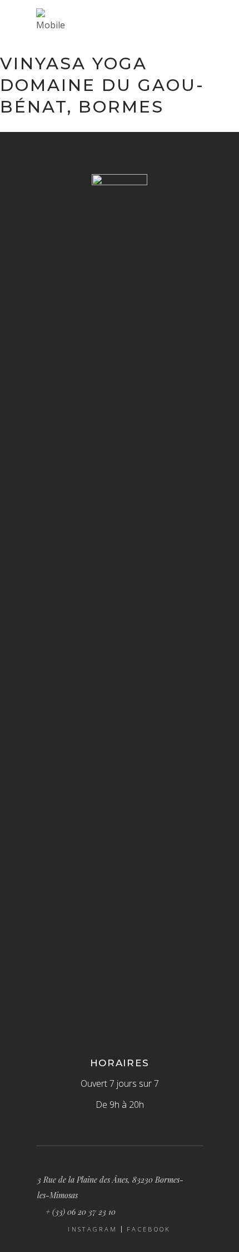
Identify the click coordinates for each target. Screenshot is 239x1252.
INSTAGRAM (92, 1229)
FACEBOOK (149, 1229)
